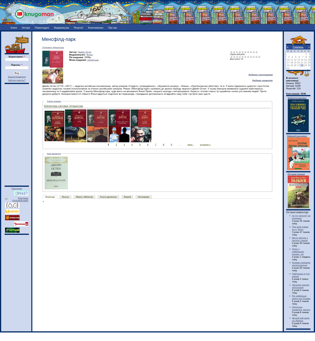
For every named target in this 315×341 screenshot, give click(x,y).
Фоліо (89, 54)
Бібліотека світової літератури (63, 106)
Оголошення (143, 197)
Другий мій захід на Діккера (300, 319)
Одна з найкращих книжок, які (298, 252)
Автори (26, 27)
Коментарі (50, 197)
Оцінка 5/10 (245, 56)
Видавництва (61, 27)
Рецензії (78, 27)
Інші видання (54, 153)
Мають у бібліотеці (84, 197)
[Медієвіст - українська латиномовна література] (12, 213)
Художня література (53, 47)
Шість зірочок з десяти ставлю (300, 239)
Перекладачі (42, 27)
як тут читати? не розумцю (301, 217)
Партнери (16, 188)
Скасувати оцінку (231, 56)
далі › (190, 144)
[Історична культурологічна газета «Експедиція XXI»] (21, 225)
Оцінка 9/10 (256, 56)
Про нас (112, 27)
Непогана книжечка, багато (301, 308)
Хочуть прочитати (108, 197)
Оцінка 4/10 (242, 56)
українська (93, 60)
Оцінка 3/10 (239, 56)
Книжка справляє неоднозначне (301, 263)
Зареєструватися (17, 76)
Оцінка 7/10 (251, 56)
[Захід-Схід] (12, 219)
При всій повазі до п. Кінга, (300, 228)
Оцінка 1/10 (234, 56)
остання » (205, 144)
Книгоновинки (95, 27)
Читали (65, 197)
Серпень (298, 47)
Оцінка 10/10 (259, 56)
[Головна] (34, 13)
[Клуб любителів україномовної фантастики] (12, 232)
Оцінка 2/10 (237, 56)
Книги (14, 27)
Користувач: (17, 56)
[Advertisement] (17, 133)
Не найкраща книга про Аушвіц (301, 297)
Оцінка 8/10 (253, 56)
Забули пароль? (16, 80)
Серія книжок (54, 101)
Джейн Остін (84, 52)
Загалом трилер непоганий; (300, 286)
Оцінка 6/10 (248, 56)
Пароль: (16, 65)
